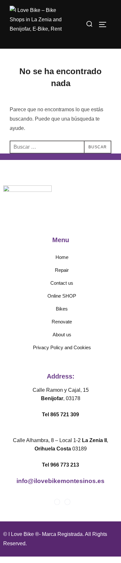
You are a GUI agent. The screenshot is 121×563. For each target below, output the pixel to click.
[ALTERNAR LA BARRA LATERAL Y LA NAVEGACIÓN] (104, 24)
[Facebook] (57, 502)
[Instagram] (67, 502)
